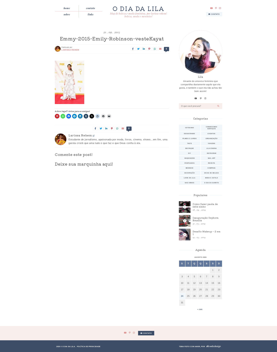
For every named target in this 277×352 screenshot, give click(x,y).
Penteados (189, 163)
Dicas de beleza (211, 173)
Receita (211, 163)
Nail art (211, 158)
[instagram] (220, 8)
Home (67, 8)
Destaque (189, 148)
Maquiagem (189, 158)
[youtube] (211, 8)
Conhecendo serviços (211, 127)
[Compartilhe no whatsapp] (154, 49)
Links (90, 14)
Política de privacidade (88, 346)
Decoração (189, 173)
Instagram (211, 153)
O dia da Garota (211, 183)
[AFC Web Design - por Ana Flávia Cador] (213, 346)
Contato (90, 8)
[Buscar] (218, 106)
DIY (189, 153)
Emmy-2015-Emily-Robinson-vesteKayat (112, 38)
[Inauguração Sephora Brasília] (200, 221)
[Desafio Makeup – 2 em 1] (200, 234)
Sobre (67, 14)
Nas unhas (189, 183)
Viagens (211, 143)
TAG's (189, 143)
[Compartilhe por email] (160, 49)
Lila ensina (211, 148)
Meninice (189, 168)
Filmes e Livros (190, 138)
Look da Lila (189, 178)
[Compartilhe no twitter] (138, 49)
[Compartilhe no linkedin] (143, 49)
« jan (199, 309)
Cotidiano (189, 127)
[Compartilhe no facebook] (132, 49)
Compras (211, 168)
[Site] (94, 135)
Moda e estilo (211, 178)
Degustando (189, 133)
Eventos (211, 133)
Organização (211, 138)
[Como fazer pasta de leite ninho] (200, 207)
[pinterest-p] (216, 8)
